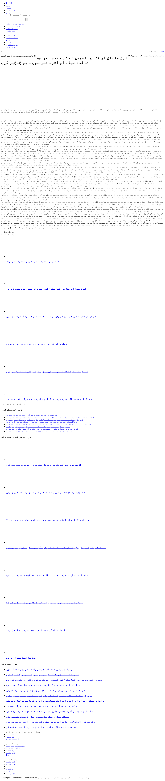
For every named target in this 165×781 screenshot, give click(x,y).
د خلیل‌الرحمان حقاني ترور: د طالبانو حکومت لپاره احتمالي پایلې (45, 492)
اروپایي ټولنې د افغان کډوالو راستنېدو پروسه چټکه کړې (40, 669)
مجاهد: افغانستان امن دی (21, 657)
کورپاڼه (10, 35)
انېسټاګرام (12, 739)
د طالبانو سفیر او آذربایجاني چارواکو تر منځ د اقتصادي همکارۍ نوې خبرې (50, 711)
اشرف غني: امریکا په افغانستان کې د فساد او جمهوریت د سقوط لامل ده (46, 288)
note (162, 51)
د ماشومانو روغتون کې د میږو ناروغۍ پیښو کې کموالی (37, 716)
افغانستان (12, 38)
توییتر (10, 737)
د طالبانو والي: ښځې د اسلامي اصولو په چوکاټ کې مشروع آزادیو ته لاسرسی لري (50, 721)
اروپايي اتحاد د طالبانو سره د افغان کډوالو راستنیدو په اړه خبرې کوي (44, 419)
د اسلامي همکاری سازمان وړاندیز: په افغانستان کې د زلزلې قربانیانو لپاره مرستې (50, 417)
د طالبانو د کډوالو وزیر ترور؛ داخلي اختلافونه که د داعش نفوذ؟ (44, 602)
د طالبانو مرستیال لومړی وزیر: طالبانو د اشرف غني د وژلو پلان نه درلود (49, 399)
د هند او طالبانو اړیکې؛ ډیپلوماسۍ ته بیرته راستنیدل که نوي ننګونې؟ (48, 520)
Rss (7, 755)
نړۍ (8, 40)
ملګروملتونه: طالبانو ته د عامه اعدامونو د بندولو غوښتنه (38, 426)
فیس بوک (10, 734)
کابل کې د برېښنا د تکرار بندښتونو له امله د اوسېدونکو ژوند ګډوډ (42, 429)
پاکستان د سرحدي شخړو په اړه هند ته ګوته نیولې (31, 415)
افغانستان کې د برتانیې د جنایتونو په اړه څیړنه (35, 630)
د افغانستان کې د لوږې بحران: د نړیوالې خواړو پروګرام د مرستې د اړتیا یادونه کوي (51, 424)
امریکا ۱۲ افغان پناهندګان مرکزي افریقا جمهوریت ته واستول (42, 674)
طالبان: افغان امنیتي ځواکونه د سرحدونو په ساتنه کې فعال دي (43, 685)
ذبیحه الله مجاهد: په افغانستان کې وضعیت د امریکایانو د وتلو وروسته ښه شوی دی (54, 679)
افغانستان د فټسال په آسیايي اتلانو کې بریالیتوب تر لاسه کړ (42, 727)
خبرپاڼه (10, 31)
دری (8, 5)
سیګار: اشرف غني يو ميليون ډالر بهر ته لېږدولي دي (36, 344)
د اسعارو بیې (13, 26)
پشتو (8, 8)
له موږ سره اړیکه (15, 24)
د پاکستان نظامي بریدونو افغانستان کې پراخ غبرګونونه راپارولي (41, 422)
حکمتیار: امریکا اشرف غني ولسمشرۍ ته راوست (32, 261)
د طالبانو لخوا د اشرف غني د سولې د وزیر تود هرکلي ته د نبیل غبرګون (47, 371)
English (9, 3)
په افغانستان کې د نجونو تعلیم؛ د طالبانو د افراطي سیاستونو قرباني (48, 575)
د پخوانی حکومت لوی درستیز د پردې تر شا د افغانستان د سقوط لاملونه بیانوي (51, 316)
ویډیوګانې (12, 45)
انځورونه (11, 47)
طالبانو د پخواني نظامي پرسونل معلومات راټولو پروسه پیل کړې (43, 464)
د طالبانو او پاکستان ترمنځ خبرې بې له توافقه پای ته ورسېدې (39, 431)
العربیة (10, 10)
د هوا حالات (12, 29)
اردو (8, 12)
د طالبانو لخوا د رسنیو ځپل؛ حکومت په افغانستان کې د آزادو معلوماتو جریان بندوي (56, 547)
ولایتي (9, 42)
